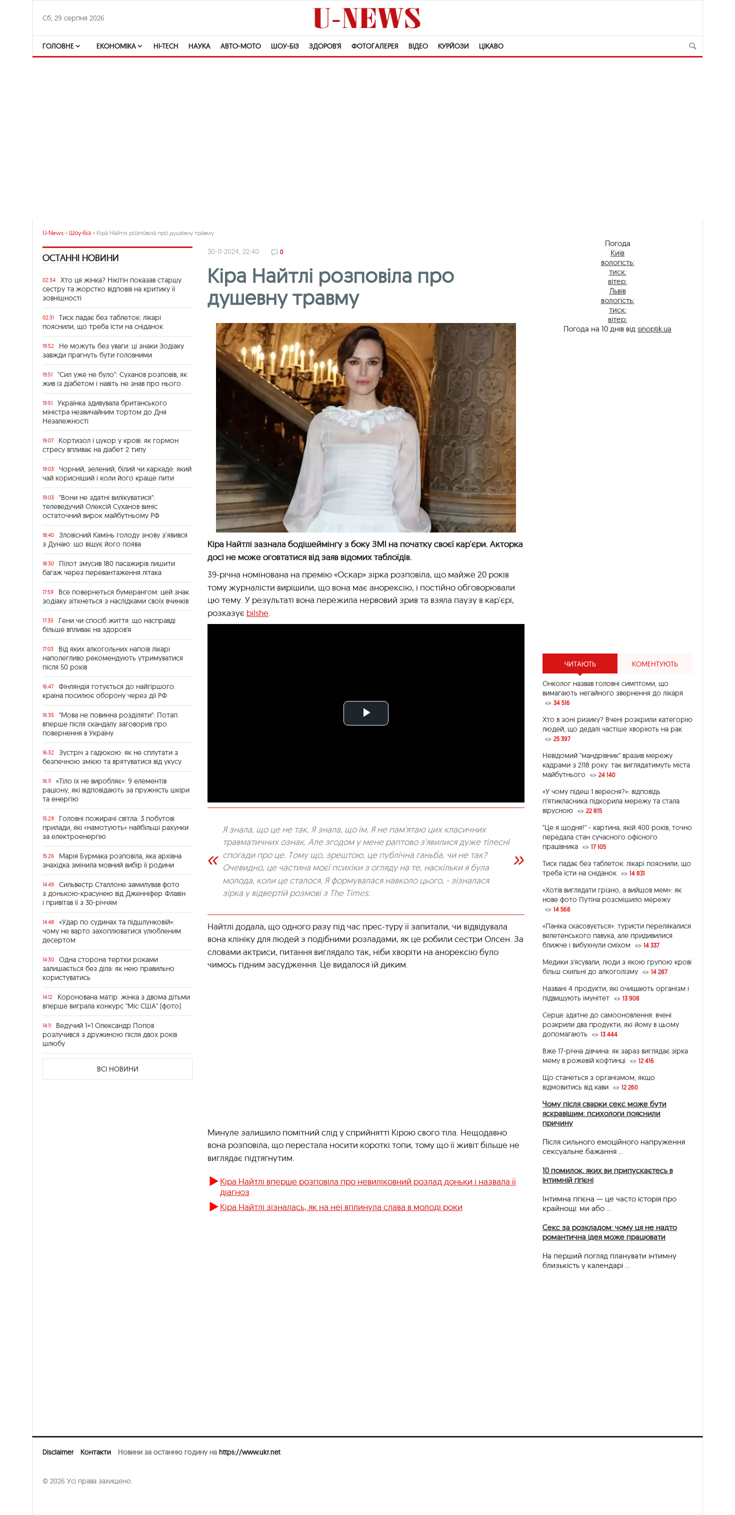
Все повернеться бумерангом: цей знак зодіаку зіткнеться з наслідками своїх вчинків (115, 597)
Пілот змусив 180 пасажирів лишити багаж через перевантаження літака (108, 568)
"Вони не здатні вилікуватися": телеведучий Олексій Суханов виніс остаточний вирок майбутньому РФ (101, 506)
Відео (418, 46)
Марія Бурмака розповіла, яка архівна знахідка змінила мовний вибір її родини (112, 861)
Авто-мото (240, 46)
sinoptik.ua (655, 329)
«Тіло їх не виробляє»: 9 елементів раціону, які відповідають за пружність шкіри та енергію (116, 790)
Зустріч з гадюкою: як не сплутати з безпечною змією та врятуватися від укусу (112, 757)
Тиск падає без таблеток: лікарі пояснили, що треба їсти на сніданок (102, 322)
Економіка (116, 46)
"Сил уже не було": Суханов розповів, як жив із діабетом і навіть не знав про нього (114, 379)
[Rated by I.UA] (64, 1500)
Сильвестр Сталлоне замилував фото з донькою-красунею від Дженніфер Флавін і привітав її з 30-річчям (114, 893)
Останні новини (80, 258)
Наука (199, 46)
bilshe (257, 613)
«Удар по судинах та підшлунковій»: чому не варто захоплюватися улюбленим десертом (111, 931)
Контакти (95, 1452)
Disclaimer (58, 1452)
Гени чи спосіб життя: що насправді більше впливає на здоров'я (109, 625)
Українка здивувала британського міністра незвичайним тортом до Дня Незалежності (104, 412)
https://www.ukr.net (249, 1452)
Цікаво (491, 46)
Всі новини (117, 1069)
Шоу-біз (285, 46)
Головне (58, 46)
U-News (53, 232)
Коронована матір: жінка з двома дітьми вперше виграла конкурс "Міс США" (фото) (116, 1001)
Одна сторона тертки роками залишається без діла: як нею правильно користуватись (108, 968)
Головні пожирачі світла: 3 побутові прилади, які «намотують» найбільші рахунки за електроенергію (115, 827)
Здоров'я (325, 46)
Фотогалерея (375, 46)
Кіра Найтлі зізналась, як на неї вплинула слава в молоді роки (341, 1207)
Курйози (453, 46)
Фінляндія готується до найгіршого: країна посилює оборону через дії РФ (109, 691)
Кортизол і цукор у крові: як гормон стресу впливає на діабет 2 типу (110, 445)
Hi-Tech (166, 46)
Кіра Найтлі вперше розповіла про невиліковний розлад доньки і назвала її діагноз (368, 1186)
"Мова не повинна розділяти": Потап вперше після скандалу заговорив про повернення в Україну (110, 724)
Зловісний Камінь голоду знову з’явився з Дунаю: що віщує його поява (115, 539)
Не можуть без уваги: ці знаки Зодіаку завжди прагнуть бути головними (113, 351)
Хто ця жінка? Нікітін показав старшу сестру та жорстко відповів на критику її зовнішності (112, 289)
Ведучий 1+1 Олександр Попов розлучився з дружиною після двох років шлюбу (109, 1034)
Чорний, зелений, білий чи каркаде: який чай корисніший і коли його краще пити (117, 473)
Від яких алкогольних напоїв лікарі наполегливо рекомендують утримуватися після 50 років (112, 658)
